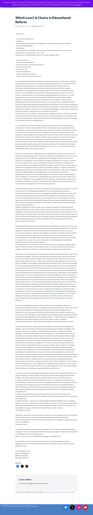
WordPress (19, 513)
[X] (72, 507)
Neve (3, 513)
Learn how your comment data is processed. (59, 492)
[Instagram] (78, 507)
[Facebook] (65, 507)
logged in (31, 483)
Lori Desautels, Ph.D (23, 26)
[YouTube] (85, 507)
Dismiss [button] (78, 5)
